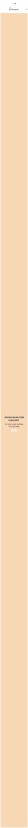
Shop (14, 430)
